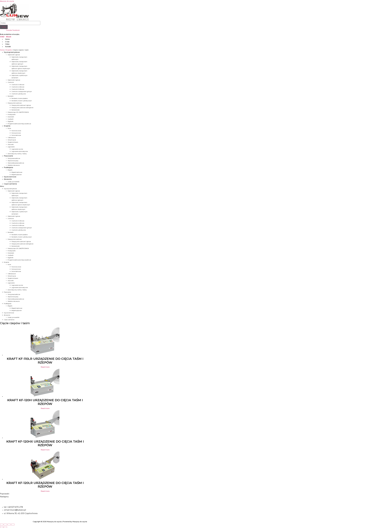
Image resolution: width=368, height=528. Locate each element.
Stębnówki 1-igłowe (14, 54)
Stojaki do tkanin (13, 142)
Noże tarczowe (16, 130)
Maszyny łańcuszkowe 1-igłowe (21, 105)
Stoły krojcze (12, 140)
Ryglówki (10, 121)
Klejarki (10, 170)
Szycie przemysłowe (12, 52)
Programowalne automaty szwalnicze (19, 123)
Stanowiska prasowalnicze (16, 163)
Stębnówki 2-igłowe (14, 80)
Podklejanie (8, 167)
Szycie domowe (10, 177)
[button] (17, 186)
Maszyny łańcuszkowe (15, 103)
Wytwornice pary (13, 160)
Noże (9, 128)
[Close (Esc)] (1, 524)
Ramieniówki (16, 110)
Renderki (10, 96)
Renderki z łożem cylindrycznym (22, 100)
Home (2, 50)
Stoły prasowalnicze (14, 158)
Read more (45, 367)
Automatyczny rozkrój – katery (17, 153)
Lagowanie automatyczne (20, 151)
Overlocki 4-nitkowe (18, 87)
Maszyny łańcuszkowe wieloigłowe (22, 107)
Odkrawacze (12, 137)
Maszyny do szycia (7, 1)
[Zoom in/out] (12, 524)
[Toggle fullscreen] (9, 524)
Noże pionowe (16, 133)
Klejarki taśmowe (17, 172)
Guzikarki (10, 119)
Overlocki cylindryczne (19, 94)
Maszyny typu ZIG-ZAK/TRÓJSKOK (18, 112)
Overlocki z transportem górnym (22, 91)
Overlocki (11, 82)
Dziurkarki (11, 117)
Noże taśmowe (16, 135)
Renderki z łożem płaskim (20, 98)
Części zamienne (10, 184)
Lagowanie (11, 147)
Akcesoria (8, 179)
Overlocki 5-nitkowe (18, 89)
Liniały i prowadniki (13, 181)
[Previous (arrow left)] (1, 527)
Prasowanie (8, 156)
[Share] (5, 524)
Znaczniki (11, 144)
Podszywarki (12, 114)
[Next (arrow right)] (5, 527)
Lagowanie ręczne (17, 149)
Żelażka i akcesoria (14, 165)
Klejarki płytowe (17, 174)
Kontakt (8, 47)
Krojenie (9, 50)
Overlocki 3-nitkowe (18, 84)
